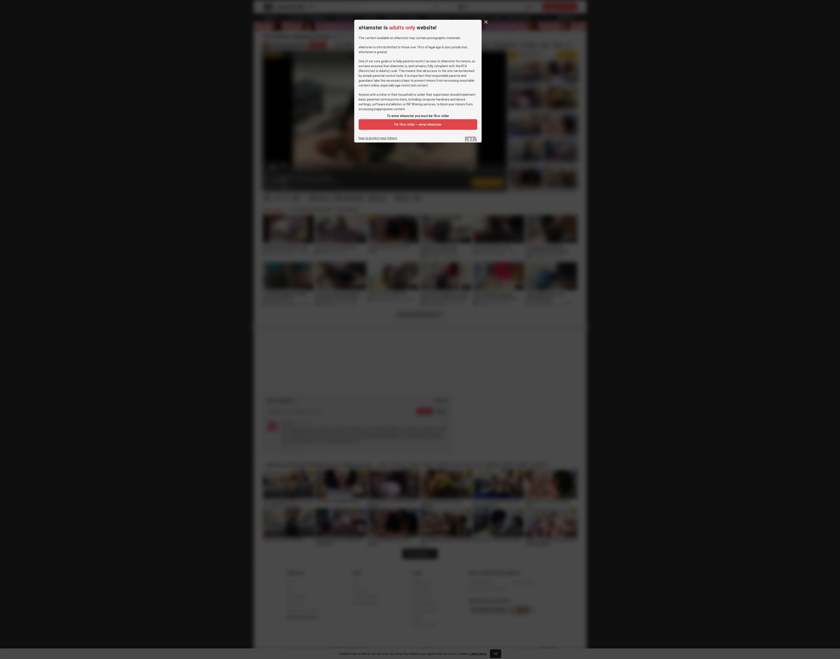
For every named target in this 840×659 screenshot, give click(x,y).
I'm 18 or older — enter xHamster (418, 124)
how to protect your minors (378, 138)
